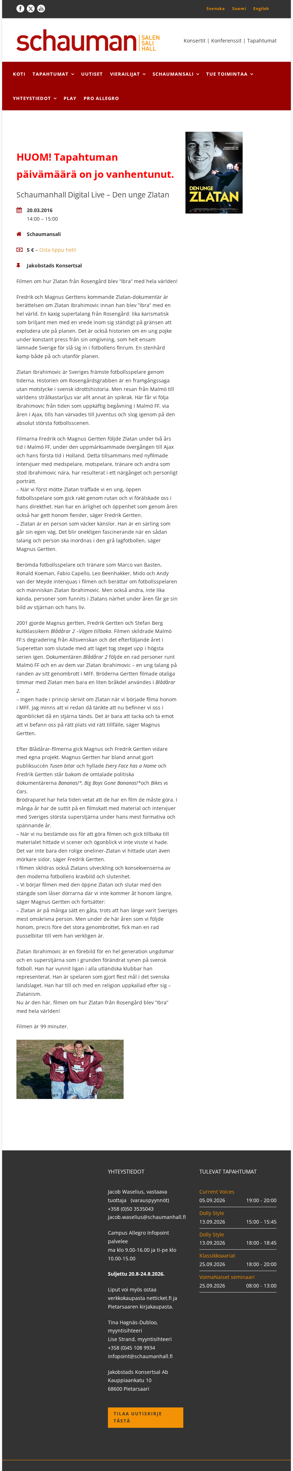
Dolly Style (211, 1213)
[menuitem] (216, 8)
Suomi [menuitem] (239, 8)
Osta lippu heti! (57, 249)
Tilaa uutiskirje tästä (138, 1417)
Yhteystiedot (32, 98)
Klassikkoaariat (217, 1255)
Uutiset (92, 74)
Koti (19, 74)
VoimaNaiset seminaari (227, 1277)
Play (70, 98)
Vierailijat (125, 74)
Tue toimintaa (227, 74)
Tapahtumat (51, 74)
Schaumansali (173, 74)
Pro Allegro (101, 98)
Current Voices (216, 1191)
